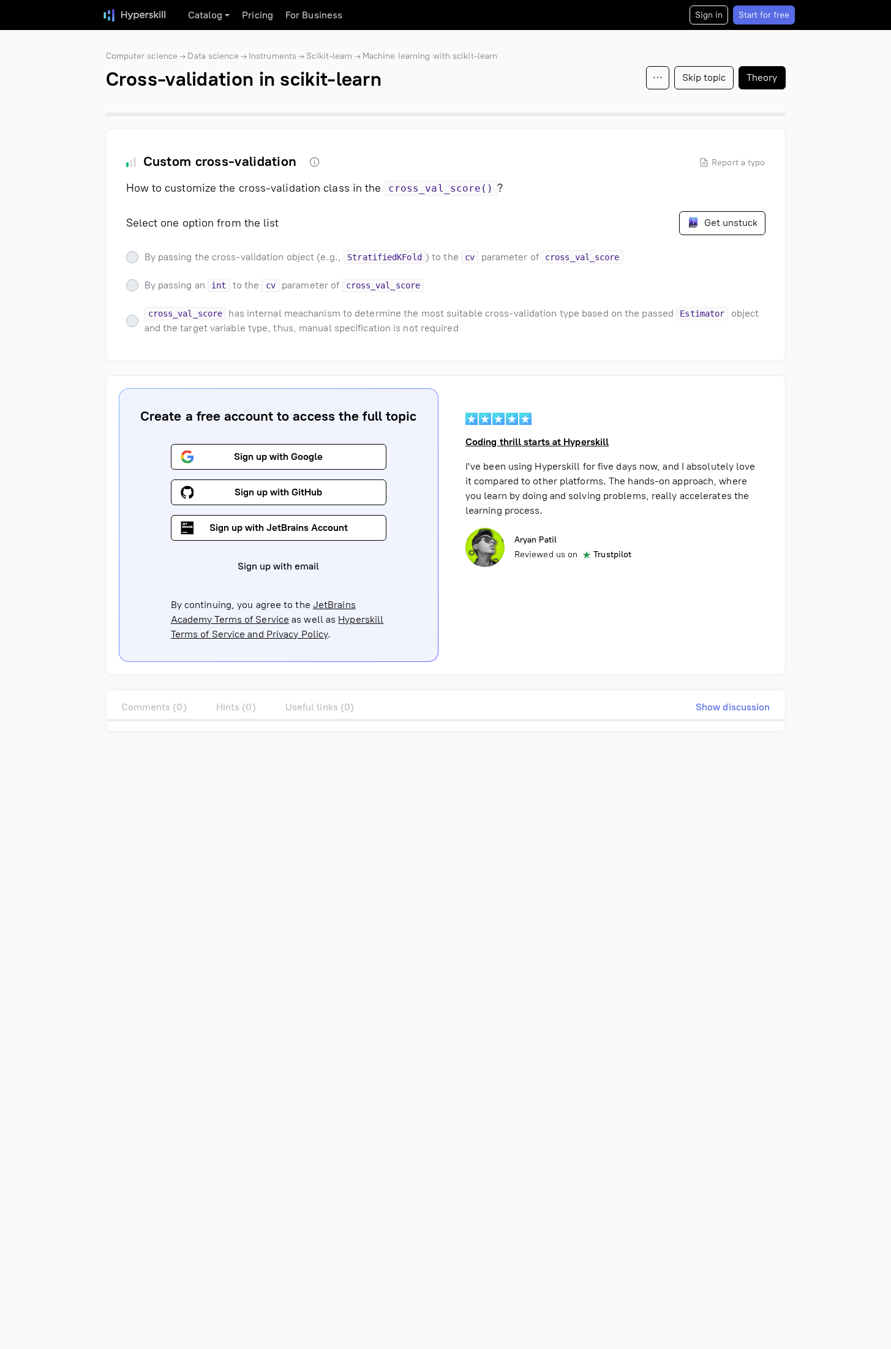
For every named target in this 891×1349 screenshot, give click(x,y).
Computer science (142, 56)
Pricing (257, 15)
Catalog (205, 15)
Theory (762, 77)
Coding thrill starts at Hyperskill (537, 442)
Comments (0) (154, 707)
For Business (313, 15)
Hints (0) (236, 707)
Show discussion (733, 707)
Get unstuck (730, 222)
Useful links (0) (320, 707)
